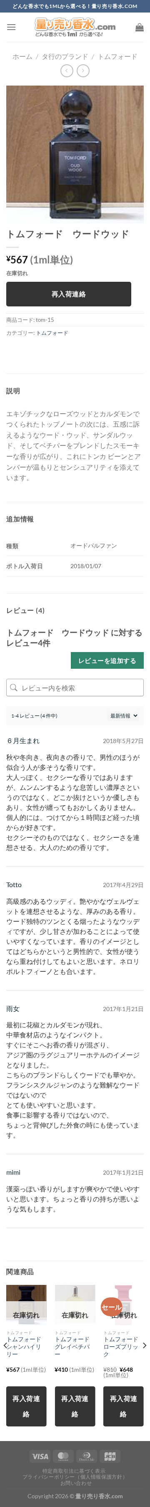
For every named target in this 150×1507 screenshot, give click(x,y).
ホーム (22, 56)
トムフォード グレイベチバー (75, 1346)
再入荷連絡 (69, 294)
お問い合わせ (76, 1483)
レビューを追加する (107, 660)
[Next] (144, 1362)
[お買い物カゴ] (139, 27)
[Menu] (11, 27)
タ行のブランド (65, 56)
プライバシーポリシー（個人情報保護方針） (75, 1477)
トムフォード (118, 56)
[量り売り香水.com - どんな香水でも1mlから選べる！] (75, 27)
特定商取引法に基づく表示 (73, 1471)
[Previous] (6, 1362)
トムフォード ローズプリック (123, 1346)
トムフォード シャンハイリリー (26, 1346)
